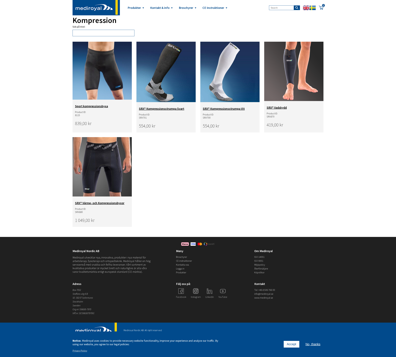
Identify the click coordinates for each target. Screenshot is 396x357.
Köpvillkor (259, 272)
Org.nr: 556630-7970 (82, 309)
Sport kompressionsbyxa (91, 106)
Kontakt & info (160, 8)
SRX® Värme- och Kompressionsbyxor (99, 203)
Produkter (134, 8)
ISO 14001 (259, 256)
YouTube (222, 296)
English (306, 7)
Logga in (180, 268)
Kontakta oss (182, 264)
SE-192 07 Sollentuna (83, 297)
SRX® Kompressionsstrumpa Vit (224, 108)
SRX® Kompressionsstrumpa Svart (161, 108)
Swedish (313, 7)
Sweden (76, 305)
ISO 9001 (258, 260)
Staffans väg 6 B (80, 293)
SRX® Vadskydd (277, 107)
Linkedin (209, 296)
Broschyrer (186, 8)
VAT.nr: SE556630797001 (84, 313)
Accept (291, 344)
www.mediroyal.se (263, 297)
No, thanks (313, 344)
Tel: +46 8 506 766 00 (264, 289)
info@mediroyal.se (263, 293)
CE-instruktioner (184, 260)
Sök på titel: (79, 26)
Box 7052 (77, 289)
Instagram (196, 296)
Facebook (181, 296)
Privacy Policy (80, 350)
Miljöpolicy (259, 264)
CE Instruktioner (213, 8)
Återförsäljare (261, 268)
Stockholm (78, 301)
